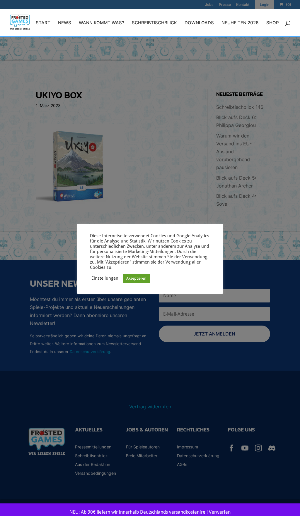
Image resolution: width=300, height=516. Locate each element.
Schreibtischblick (154, 23)
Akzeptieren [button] (136, 278)
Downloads (199, 23)
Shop (272, 23)
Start (43, 23)
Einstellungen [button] (104, 278)
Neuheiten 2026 (240, 23)
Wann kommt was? (101, 23)
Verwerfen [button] (220, 512)
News (64, 23)
